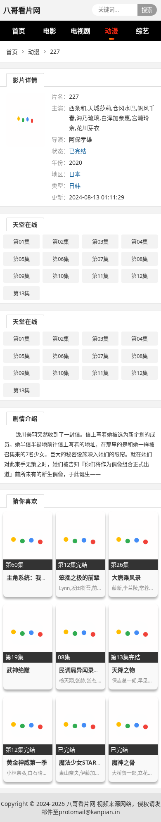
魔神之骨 (123, 762)
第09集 (21, 276)
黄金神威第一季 (27, 762)
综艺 (142, 31)
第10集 (60, 276)
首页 (18, 31)
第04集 (139, 241)
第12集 (139, 276)
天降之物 (123, 670)
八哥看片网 (80, 804)
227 (55, 51)
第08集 (139, 259)
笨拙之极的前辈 (79, 577)
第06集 (60, 259)
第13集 (21, 293)
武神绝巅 (18, 670)
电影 (49, 31)
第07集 (100, 259)
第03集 (100, 241)
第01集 (21, 241)
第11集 (100, 276)
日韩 (74, 186)
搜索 (147, 10)
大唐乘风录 (126, 577)
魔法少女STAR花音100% (91, 762)
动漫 (111, 31)
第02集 (60, 241)
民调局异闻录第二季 (85, 670)
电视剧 (80, 31)
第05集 (21, 259)
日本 (74, 174)
